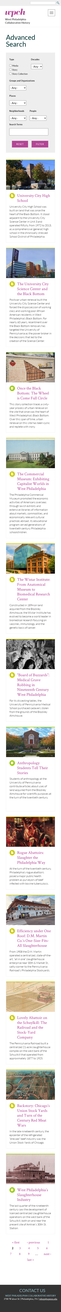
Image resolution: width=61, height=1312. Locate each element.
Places (12, 95)
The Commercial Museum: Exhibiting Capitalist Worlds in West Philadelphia (33, 481)
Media (15, 65)
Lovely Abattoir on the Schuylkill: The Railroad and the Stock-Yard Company (32, 1027)
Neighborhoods (16, 111)
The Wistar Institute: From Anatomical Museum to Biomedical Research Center (33, 589)
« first (15, 1242)
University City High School (33, 198)
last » (30, 1259)
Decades (35, 59)
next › (47, 1254)
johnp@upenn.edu (48, 1298)
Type (11, 59)
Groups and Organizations (22, 80)
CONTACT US (32, 1290)
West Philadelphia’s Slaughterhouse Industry (32, 1194)
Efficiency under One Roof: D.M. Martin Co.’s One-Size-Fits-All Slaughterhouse (34, 938)
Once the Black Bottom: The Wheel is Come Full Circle (33, 393)
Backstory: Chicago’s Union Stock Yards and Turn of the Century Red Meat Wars (33, 1115)
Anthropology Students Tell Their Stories (32, 767)
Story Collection (20, 73)
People (33, 111)
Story (14, 69)
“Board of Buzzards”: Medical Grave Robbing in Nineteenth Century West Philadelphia (33, 684)
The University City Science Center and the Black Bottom (33, 288)
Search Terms (16, 124)
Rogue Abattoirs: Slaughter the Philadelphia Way (31, 857)
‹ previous (33, 1242)
